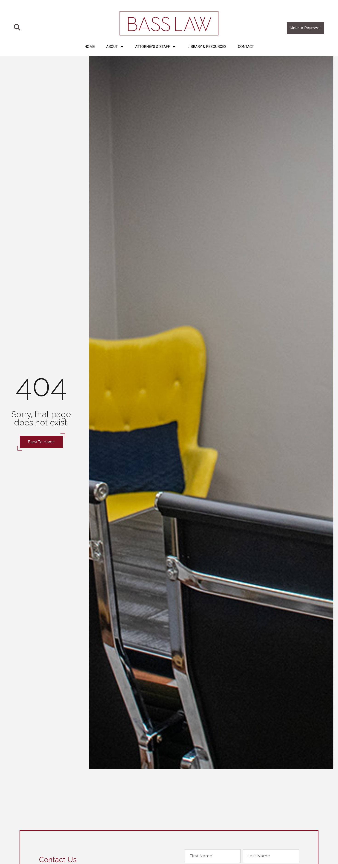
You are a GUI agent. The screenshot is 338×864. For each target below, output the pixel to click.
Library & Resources (206, 46)
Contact (246, 46)
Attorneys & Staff (152, 46)
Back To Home (41, 442)
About (112, 46)
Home (89, 46)
